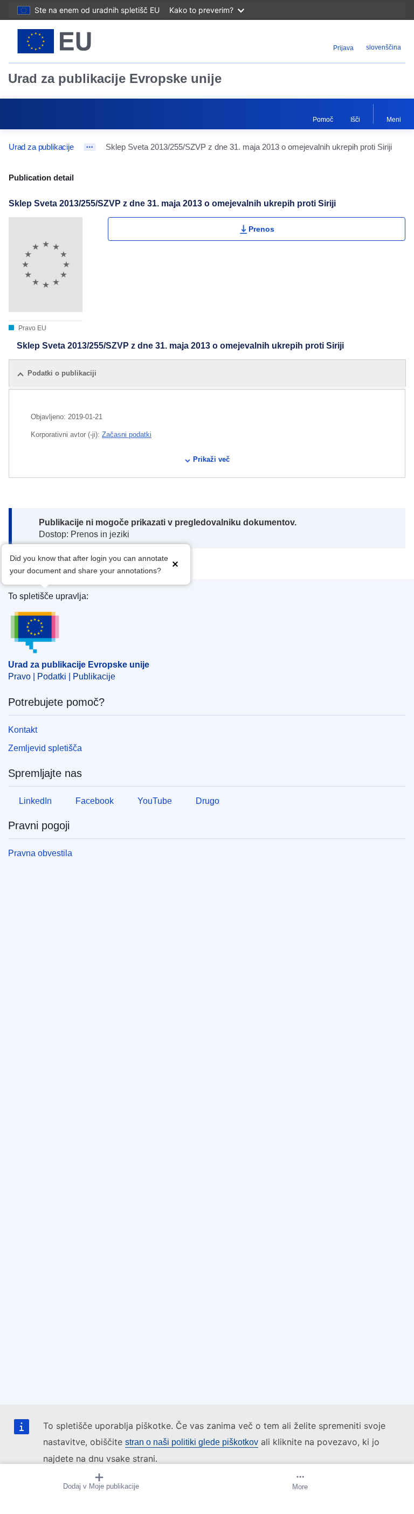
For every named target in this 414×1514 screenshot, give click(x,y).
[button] (175, 563)
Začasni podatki (126, 434)
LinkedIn (35, 800)
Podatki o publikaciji (61, 373)
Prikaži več (211, 459)
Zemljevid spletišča (45, 748)
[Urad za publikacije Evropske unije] (78, 41)
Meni (394, 119)
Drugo (207, 800)
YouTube (154, 800)
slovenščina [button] (383, 47)
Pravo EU (31, 328)
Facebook (94, 800)
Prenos (261, 229)
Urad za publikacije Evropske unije (115, 78)
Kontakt (22, 729)
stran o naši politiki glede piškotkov (191, 1442)
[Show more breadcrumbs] (90, 147)
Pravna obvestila (40, 853)
